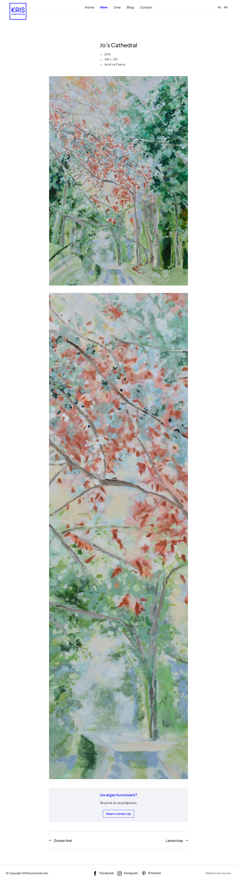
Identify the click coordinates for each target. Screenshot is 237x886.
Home (89, 7)
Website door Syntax (218, 873)
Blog (130, 7)
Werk (104, 7)
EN (225, 7)
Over (117, 7)
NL (219, 7)
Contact (146, 7)
